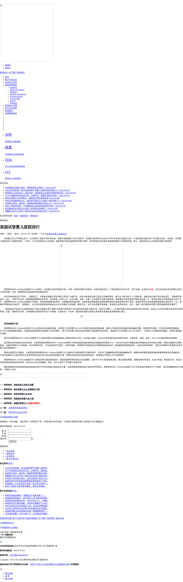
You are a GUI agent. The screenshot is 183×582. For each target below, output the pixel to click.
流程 (152, 289)
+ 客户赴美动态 (12, 459)
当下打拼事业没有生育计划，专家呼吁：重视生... (26, 471)
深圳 (32, 564)
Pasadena (13, 87)
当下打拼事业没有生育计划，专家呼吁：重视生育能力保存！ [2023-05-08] (37, 195)
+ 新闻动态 (10, 453)
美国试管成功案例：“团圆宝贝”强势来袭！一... (25, 495)
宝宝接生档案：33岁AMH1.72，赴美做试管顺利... (27, 514)
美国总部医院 (11, 85)
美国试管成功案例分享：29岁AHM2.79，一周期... (27, 501)
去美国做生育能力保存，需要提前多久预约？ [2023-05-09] (30, 188)
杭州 (64, 564)
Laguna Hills (15, 99)
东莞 (48, 564)
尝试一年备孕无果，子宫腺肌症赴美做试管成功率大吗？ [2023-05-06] (35, 206)
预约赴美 (60, 518)
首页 (7, 77)
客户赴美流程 (11, 108)
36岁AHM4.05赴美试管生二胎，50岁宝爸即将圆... (27, 506)
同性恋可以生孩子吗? (17, 412)
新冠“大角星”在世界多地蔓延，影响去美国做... (25, 486)
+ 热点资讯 (10, 451)
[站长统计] (1, 569)
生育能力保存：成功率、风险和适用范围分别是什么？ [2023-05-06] (34, 203)
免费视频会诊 (11, 113)
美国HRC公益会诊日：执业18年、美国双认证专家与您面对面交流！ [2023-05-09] (40, 193)
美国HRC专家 (11, 105)
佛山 (52, 564)
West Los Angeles (17, 90)
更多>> (11, 463)
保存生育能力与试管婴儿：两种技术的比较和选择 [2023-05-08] (32, 198)
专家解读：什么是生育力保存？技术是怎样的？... (26, 484)
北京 (40, 564)
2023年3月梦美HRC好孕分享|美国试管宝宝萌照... (26, 508)
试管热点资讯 (11, 82)
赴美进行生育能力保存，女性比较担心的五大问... (26, 478)
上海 (44, 564)
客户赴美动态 (11, 80)
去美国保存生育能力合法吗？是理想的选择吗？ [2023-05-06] (31, 208)
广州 (36, 564)
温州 (68, 564)
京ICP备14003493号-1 (19, 555)
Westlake (13, 92)
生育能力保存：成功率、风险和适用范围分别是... (26, 473)
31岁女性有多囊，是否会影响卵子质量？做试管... (26, 468)
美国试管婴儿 (34, 403)
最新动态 (24, 216)
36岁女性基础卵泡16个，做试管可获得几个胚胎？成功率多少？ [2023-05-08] (38, 201)
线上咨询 (9, 579)
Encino (13, 101)
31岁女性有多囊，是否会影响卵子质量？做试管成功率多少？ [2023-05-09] (37, 190)
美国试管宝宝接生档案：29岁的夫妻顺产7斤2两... (26, 503)
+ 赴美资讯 (10, 456)
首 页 (7, 576)
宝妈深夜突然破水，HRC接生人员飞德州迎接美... (27, 498)
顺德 (60, 564)
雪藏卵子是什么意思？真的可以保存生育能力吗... (26, 476)
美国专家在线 (6, 518)
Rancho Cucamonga (18, 94)
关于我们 (12, 72)
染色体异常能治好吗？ (18, 408)
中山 (56, 564)
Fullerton (13, 103)
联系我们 (21, 72)
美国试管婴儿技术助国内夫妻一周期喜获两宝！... (26, 511)
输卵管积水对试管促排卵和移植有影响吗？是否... (26, 481)
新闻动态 (4, 72)
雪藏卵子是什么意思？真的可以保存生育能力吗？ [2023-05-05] (32, 211)
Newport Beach (16, 96)
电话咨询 (9, 573)
